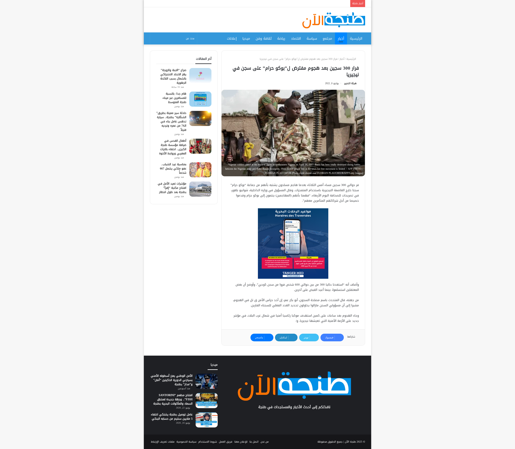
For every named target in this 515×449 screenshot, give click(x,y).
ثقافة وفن (264, 38)
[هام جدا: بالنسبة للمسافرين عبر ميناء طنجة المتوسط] (200, 99)
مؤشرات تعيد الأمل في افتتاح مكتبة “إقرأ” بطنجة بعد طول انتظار (172, 188)
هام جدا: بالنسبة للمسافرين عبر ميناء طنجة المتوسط (174, 98)
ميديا (246, 38)
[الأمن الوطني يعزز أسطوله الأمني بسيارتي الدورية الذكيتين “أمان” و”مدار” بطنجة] (207, 381)
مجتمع (327, 38)
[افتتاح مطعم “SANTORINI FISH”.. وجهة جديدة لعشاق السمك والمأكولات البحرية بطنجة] (207, 400)
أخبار (341, 38)
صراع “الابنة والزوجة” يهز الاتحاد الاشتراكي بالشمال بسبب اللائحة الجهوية (173, 76)
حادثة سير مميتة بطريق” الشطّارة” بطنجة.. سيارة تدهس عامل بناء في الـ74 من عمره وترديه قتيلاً (171, 121)
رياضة (281, 38)
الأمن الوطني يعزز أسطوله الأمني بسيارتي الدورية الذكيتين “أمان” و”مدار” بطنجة (172, 380)
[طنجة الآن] (333, 20)
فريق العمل (225, 441)
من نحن (265, 441)
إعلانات (232, 38)
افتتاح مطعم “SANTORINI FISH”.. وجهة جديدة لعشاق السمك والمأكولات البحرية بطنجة (173, 399)
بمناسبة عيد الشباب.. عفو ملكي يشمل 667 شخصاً (173, 168)
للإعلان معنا (240, 441)
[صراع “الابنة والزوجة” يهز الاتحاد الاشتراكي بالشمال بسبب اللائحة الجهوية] (200, 75)
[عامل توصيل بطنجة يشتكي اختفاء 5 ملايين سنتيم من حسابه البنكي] (207, 419)
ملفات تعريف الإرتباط (162, 441)
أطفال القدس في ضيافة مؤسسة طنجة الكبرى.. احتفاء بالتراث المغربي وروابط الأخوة (172, 147)
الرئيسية (356, 38)
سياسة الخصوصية (186, 441)
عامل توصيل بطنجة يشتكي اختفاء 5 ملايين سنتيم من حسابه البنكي (172, 416)
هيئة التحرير (350, 83)
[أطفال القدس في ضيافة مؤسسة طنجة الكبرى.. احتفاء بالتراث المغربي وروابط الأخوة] (200, 146)
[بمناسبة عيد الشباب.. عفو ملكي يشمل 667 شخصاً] (200, 169)
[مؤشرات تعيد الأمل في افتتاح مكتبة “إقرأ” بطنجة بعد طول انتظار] (200, 189)
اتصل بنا (254, 441)
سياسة (312, 38)
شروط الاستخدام (207, 441)
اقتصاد (296, 38)
